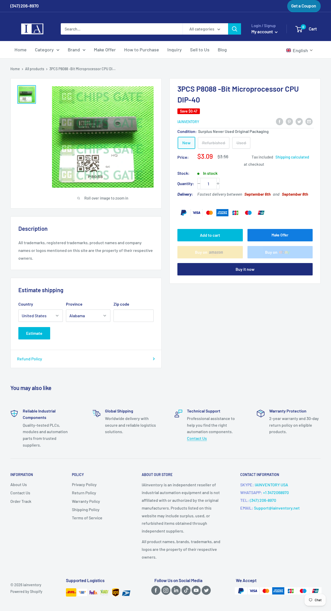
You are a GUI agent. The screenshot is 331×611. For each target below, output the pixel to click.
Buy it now (245, 269)
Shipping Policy (86, 509)
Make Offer (105, 49)
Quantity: (185, 183)
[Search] (234, 29)
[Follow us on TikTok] (185, 590)
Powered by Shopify (26, 591)
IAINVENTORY (188, 122)
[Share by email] (309, 121)
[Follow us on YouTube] (195, 590)
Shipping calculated (292, 156)
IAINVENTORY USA (271, 484)
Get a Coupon (303, 5)
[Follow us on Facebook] (155, 590)
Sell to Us (199, 49)
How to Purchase (141, 49)
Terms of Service (87, 517)
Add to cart (210, 235)
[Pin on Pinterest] (289, 121)
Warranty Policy (86, 501)
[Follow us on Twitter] (205, 590)
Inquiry (174, 49)
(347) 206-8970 (263, 500)
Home (20, 49)
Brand (74, 49)
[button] (299, 50)
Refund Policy (29, 358)
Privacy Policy (84, 484)
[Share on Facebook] (279, 121)
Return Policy (84, 492)
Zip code (121, 303)
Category (44, 49)
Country (25, 303)
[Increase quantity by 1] (218, 183)
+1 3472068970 (276, 492)
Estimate (34, 333)
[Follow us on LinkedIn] (175, 590)
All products (34, 69)
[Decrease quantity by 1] (199, 183)
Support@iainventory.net (277, 507)
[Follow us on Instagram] (165, 590)
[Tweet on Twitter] (299, 121)
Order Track (20, 501)
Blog (222, 49)
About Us (18, 484)
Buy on (201, 252)
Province (74, 303)
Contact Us (197, 438)
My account (262, 31)
